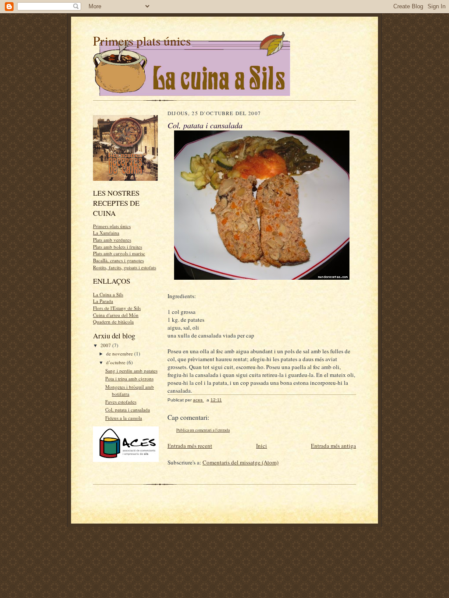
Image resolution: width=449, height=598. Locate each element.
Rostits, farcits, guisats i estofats (124, 267)
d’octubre (116, 362)
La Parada (103, 301)
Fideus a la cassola (123, 418)
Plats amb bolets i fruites (117, 246)
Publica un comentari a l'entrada (203, 430)
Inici (261, 446)
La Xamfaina (106, 232)
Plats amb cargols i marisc (119, 253)
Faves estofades (120, 401)
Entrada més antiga (333, 446)
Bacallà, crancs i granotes (118, 260)
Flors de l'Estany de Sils (117, 308)
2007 (106, 345)
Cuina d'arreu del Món (116, 315)
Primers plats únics (142, 40)
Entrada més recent (189, 446)
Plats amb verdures (112, 239)
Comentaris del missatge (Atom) (240, 462)
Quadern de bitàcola (113, 321)
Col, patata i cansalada (127, 409)
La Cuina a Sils (108, 294)
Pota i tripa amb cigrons (129, 378)
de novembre (120, 353)
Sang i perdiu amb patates (131, 370)
